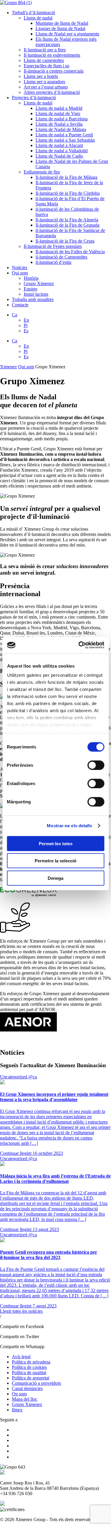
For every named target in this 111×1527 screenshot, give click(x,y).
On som (19, 1393)
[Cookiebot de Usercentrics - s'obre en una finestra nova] (79, 645)
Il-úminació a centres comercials (53, 70)
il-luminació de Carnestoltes (61, 256)
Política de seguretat (30, 1377)
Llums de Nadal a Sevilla (59, 124)
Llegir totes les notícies (21, 1311)
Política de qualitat (29, 1372)
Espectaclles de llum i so (46, 65)
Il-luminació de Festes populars (53, 246)
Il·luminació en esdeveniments (52, 55)
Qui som (20, 272)
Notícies (19, 267)
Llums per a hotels (41, 76)
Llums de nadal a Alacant (59, 145)
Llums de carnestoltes (44, 60)
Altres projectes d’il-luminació (52, 92)
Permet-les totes (56, 843)
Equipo (30, 288)
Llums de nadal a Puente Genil (64, 134)
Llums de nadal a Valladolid (62, 150)
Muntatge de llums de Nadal (62, 23)
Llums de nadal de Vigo (58, 113)
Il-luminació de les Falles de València (70, 251)
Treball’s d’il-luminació (33, 12)
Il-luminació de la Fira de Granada (67, 225)
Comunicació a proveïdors (36, 1383)
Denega (55, 877)
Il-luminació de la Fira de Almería (67, 219)
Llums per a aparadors (44, 81)
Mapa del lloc (24, 1399)
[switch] (95, 765)
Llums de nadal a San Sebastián (65, 140)
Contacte (20, 304)
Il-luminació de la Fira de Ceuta (65, 240)
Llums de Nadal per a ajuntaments (67, 33)
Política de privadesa (31, 1361)
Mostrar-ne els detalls (69, 825)
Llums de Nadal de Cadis (59, 155)
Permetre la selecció (55, 860)
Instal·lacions (36, 294)
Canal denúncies (27, 1388)
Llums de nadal (38, 17)
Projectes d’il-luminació (34, 97)
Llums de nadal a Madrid (59, 108)
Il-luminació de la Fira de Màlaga (66, 177)
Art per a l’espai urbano (46, 86)
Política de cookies (29, 1367)
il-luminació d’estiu (53, 262)
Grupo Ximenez (39, 283)
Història (31, 278)
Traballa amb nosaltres (33, 299)
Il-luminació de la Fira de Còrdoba (68, 193)
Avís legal (21, 1356)
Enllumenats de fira (42, 171)
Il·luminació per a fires (45, 49)
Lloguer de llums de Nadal (60, 28)
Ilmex (17, 1409)
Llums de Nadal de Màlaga (61, 129)
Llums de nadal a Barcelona (62, 118)
